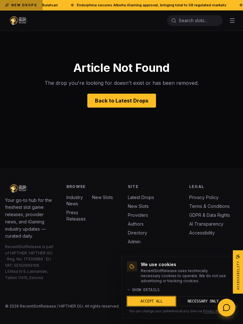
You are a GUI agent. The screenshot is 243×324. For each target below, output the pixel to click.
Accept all (151, 301)
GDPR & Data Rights (209, 215)
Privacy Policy (204, 197)
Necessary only (203, 301)
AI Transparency (206, 224)
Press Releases (76, 215)
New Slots (102, 197)
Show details (146, 290)
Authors (136, 224)
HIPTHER (18, 253)
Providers (138, 215)
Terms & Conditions (209, 206)
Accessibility (202, 232)
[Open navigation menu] (232, 20)
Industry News (74, 200)
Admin (134, 241)
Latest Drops (141, 197)
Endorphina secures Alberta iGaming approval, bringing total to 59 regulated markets (140, 5)
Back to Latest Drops (121, 100)
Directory (137, 232)
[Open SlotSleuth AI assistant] (226, 307)
